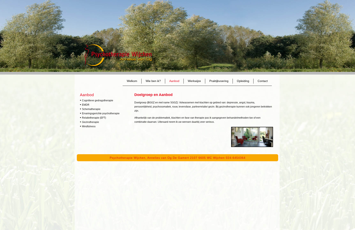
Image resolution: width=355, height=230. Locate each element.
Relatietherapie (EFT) (94, 117)
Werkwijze (194, 81)
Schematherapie (91, 109)
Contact (263, 81)
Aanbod (174, 81)
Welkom (132, 81)
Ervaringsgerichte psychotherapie (101, 113)
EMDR (85, 104)
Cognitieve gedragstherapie (97, 100)
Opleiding (243, 81)
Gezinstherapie (90, 122)
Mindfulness (89, 126)
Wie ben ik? (153, 81)
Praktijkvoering (218, 81)
